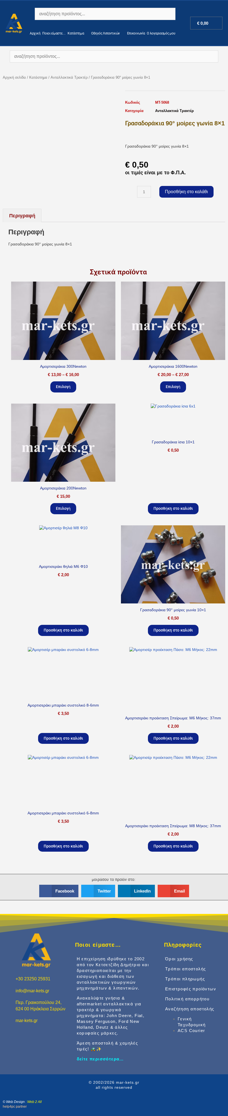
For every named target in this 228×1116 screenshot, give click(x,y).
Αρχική (35, 33)
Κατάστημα (76, 33)
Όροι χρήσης (179, 958)
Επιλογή (63, 386)
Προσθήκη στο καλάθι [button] (173, 508)
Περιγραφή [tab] (22, 215)
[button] (59, 891)
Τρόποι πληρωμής (185, 978)
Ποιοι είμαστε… (54, 33)
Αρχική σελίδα (14, 77)
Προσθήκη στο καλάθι (186, 191)
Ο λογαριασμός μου (161, 33)
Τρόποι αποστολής (185, 968)
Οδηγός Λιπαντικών (105, 33)
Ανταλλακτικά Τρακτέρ (69, 77)
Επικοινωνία (136, 33)
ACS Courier (191, 1030)
